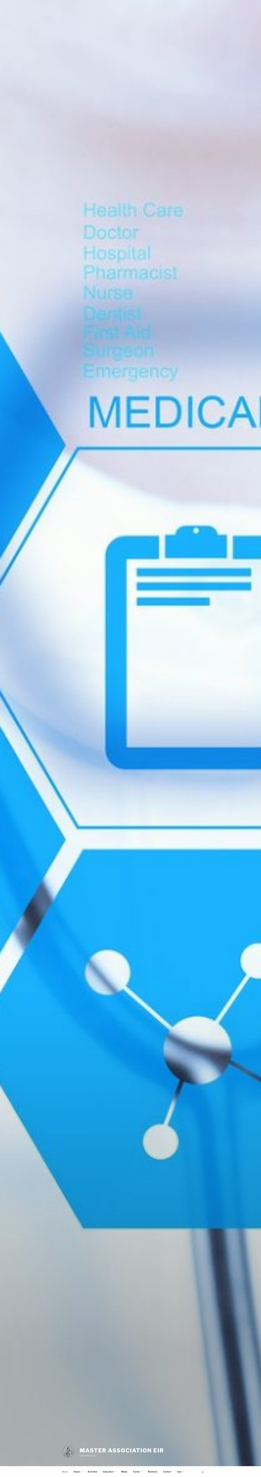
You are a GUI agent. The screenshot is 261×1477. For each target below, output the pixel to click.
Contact (167, 1471)
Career (136, 1471)
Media (124, 1471)
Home (65, 1471)
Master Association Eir (122, 1450)
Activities (92, 1471)
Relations (152, 1471)
